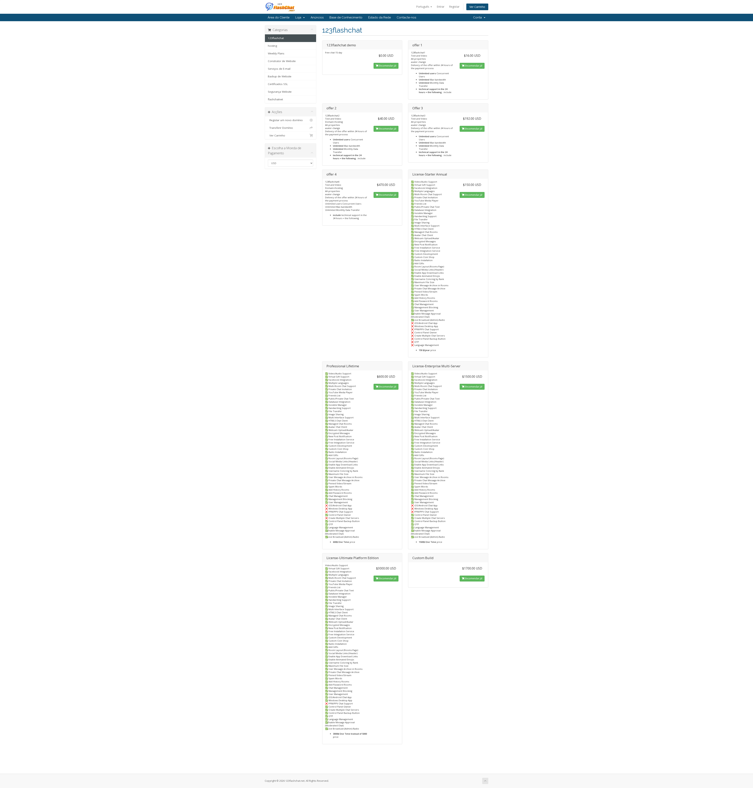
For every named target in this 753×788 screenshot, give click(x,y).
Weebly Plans (276, 53)
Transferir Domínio (280, 128)
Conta (478, 17)
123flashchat (276, 38)
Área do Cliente (278, 17)
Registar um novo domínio (285, 120)
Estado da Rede (379, 17)
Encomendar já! (387, 65)
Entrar (440, 6)
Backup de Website (279, 76)
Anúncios (317, 17)
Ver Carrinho (477, 7)
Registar (454, 6)
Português (423, 6)
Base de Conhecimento (345, 17)
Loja (299, 17)
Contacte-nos (406, 17)
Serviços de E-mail (279, 68)
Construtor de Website (282, 61)
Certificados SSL (278, 84)
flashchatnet (275, 99)
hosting (272, 46)
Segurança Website (280, 91)
